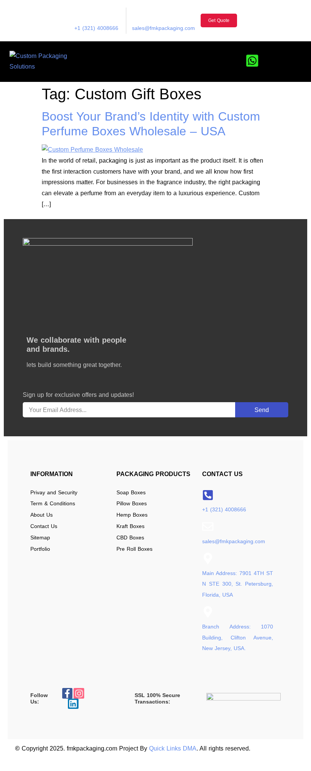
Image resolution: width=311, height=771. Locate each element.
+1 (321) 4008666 (96, 28)
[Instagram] (79, 693)
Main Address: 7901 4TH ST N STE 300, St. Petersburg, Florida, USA (237, 584)
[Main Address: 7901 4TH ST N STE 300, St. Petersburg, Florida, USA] (208, 558)
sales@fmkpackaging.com (163, 28)
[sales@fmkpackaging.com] (137, 13)
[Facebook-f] (67, 693)
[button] (300, 61)
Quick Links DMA (172, 748)
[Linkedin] (73, 704)
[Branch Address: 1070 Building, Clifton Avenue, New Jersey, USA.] (208, 611)
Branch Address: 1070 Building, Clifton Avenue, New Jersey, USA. (237, 638)
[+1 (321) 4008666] (80, 13)
